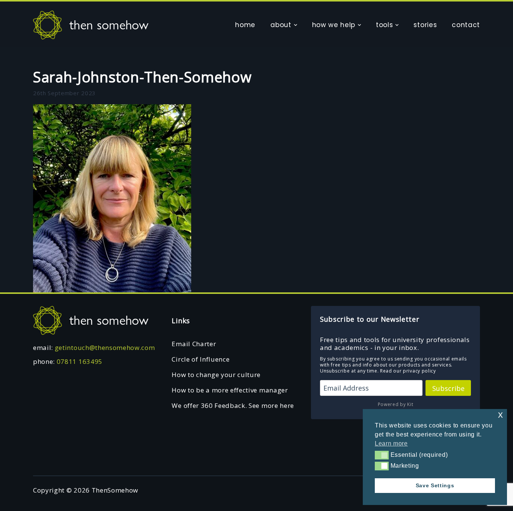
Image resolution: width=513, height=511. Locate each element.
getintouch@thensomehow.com (105, 347)
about (280, 24)
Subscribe (448, 388)
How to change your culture (216, 374)
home (245, 24)
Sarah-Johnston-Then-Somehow (142, 77)
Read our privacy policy (408, 371)
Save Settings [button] (435, 485)
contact (466, 24)
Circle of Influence (200, 359)
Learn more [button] (391, 443)
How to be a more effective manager (230, 390)
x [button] (500, 414)
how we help (333, 24)
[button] (382, 455)
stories (425, 24)
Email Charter (194, 343)
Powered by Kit (395, 404)
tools (384, 24)
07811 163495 (80, 361)
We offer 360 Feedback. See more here (233, 405)
